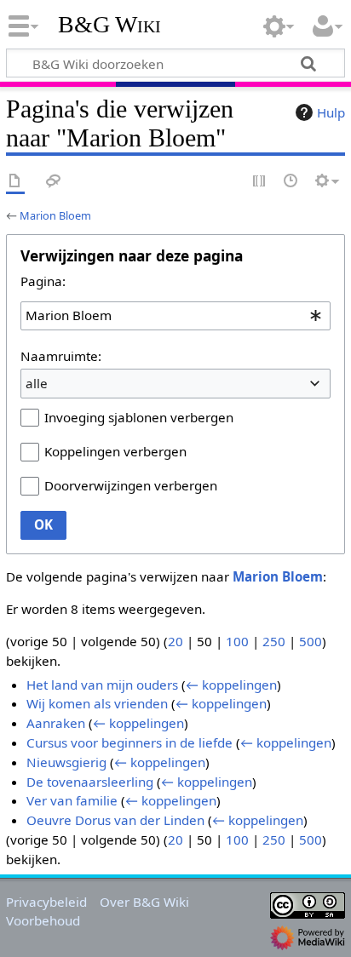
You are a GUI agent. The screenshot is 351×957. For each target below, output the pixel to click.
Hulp (331, 112)
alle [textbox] (37, 383)
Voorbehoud (43, 920)
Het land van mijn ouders (102, 684)
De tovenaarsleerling (89, 781)
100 (237, 641)
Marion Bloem (55, 215)
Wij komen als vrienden (97, 703)
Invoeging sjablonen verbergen (138, 417)
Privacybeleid (46, 901)
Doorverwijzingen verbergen (130, 485)
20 (175, 641)
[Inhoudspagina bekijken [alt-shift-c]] (15, 182)
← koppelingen (231, 684)
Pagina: (43, 280)
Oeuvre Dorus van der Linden (115, 819)
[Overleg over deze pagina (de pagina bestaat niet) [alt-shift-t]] (53, 182)
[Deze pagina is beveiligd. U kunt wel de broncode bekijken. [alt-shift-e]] (259, 182)
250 (273, 641)
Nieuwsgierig (66, 762)
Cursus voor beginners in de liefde (129, 742)
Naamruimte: (60, 355)
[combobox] (175, 315)
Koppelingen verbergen (115, 451)
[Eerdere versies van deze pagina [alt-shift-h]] (291, 182)
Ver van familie (72, 800)
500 (310, 641)
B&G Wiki (109, 25)
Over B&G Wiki (144, 901)
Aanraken (55, 722)
